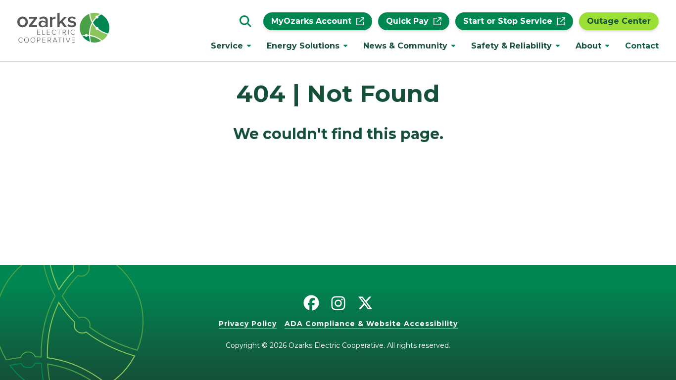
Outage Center (619, 21)
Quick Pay (407, 21)
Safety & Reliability (511, 45)
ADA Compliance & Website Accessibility (371, 323)
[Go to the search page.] (245, 21)
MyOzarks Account (311, 21)
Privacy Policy (248, 323)
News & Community (405, 45)
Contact (642, 45)
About (588, 45)
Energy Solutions (303, 45)
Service (227, 45)
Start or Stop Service (507, 21)
